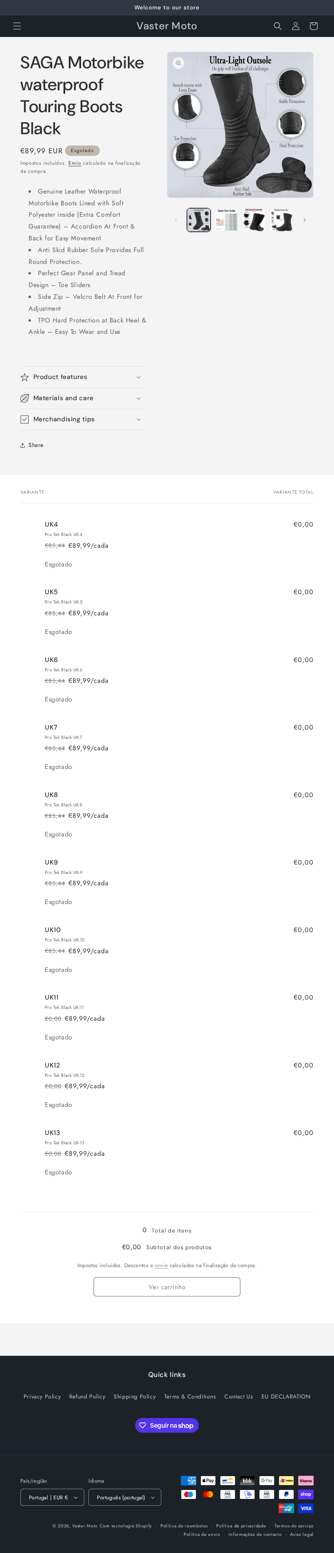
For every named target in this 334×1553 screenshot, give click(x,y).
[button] (17, 26)
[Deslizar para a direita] (305, 220)
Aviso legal (302, 1534)
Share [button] (36, 445)
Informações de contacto (255, 1534)
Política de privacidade (241, 1526)
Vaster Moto (85, 1526)
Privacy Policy (42, 1396)
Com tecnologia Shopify (126, 1526)
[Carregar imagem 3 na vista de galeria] (254, 220)
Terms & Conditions (190, 1396)
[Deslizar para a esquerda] (176, 220)
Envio (74, 163)
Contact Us (238, 1396)
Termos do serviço (294, 1526)
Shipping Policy (135, 1396)
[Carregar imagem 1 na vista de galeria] (199, 220)
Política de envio (202, 1534)
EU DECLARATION (285, 1396)
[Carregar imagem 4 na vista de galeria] (281, 220)
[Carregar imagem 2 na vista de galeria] (226, 220)
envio (161, 1265)
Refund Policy (87, 1396)
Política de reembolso (184, 1526)
